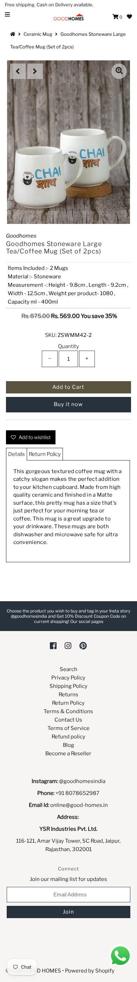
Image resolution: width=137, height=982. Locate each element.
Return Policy (45, 454)
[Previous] (18, 71)
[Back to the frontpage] (13, 34)
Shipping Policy (68, 686)
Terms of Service (68, 728)
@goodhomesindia (82, 781)
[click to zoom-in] (119, 71)
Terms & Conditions (68, 711)
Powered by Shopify (90, 971)
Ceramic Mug (38, 34)
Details (16, 454)
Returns (68, 694)
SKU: (51, 335)
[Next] (35, 71)
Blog (68, 745)
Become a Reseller (68, 753)
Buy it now (68, 404)
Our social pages (86, 621)
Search (68, 669)
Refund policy (68, 737)
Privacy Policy (68, 678)
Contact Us (68, 720)
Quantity (68, 346)
